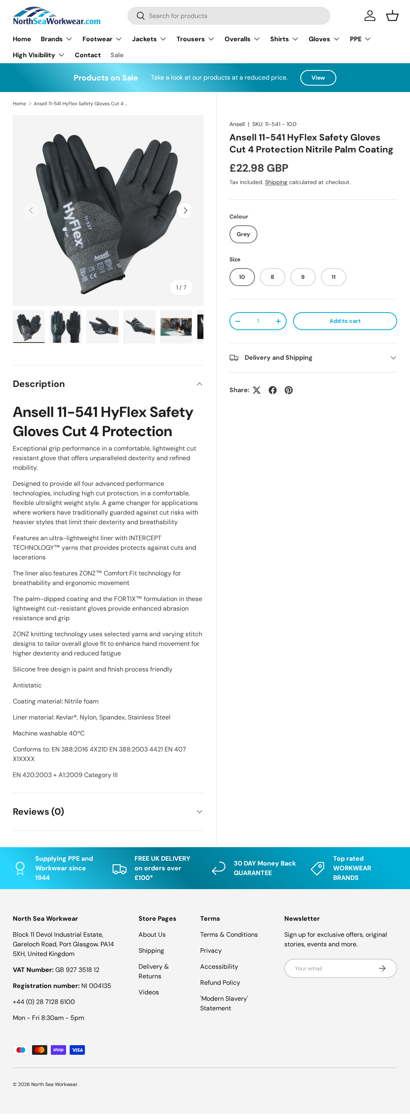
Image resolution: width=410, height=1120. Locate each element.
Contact (88, 55)
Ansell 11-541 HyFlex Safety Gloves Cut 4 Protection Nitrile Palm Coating (82, 103)
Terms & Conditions (229, 934)
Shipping (276, 182)
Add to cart (345, 321)
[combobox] (228, 16)
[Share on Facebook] (273, 390)
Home (22, 39)
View (318, 77)
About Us (152, 934)
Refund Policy (220, 982)
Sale (117, 55)
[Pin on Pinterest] (289, 390)
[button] (392, 15)
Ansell (237, 124)
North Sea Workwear (54, 1084)
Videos (149, 992)
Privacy (211, 950)
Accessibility (219, 966)
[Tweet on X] (257, 390)
